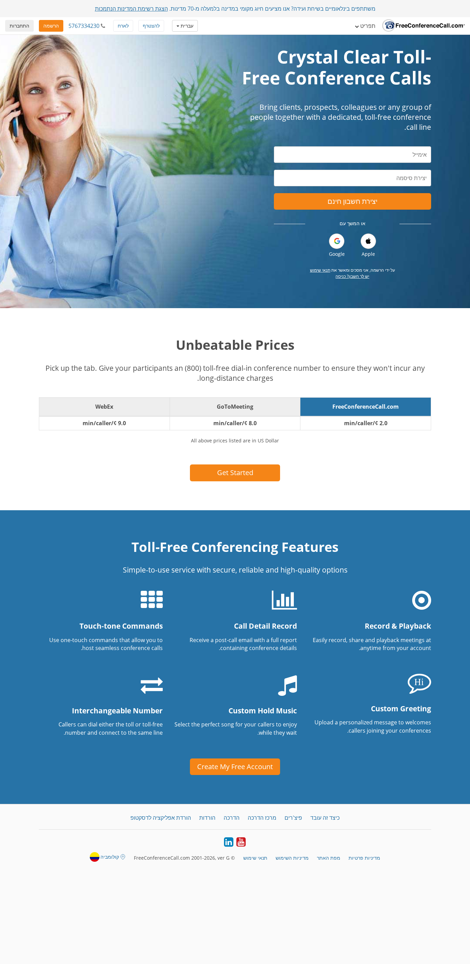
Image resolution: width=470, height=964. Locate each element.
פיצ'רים (293, 817)
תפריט (367, 26)
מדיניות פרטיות (364, 858)
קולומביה (109, 856)
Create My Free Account (235, 766)
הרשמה (51, 25)
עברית (186, 25)
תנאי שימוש (320, 270)
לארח (123, 25)
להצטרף (151, 25)
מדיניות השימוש (292, 858)
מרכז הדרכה (262, 817)
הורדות (207, 817)
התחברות (19, 25)
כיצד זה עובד (325, 817)
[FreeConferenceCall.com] (423, 25)
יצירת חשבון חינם (352, 201)
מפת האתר (328, 858)
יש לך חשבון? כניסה (352, 276)
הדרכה (231, 817)
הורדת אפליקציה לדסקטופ (160, 817)
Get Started (235, 472)
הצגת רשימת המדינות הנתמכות (131, 8)
